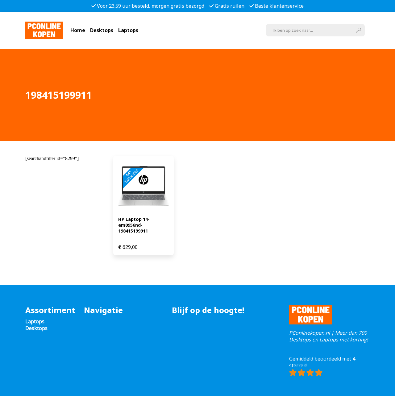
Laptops (128, 30)
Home (77, 30)
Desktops (101, 30)
